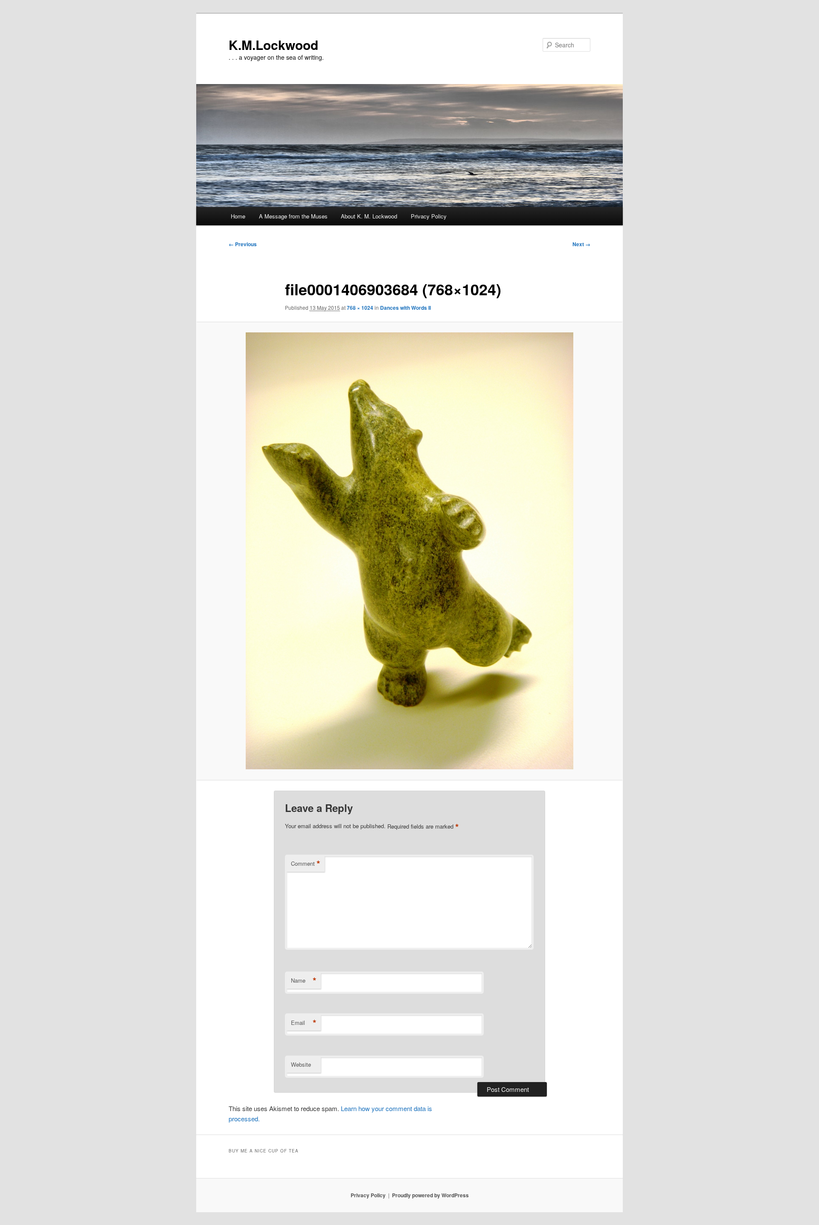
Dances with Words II (405, 307)
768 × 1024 (360, 307)
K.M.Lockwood (273, 44)
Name (304, 980)
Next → (581, 244)
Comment (305, 863)
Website (301, 1064)
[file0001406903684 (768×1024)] (409, 550)
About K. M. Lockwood (369, 216)
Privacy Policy (429, 216)
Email (304, 1023)
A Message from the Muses (293, 216)
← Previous (243, 244)
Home (238, 216)
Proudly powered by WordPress (430, 1195)
